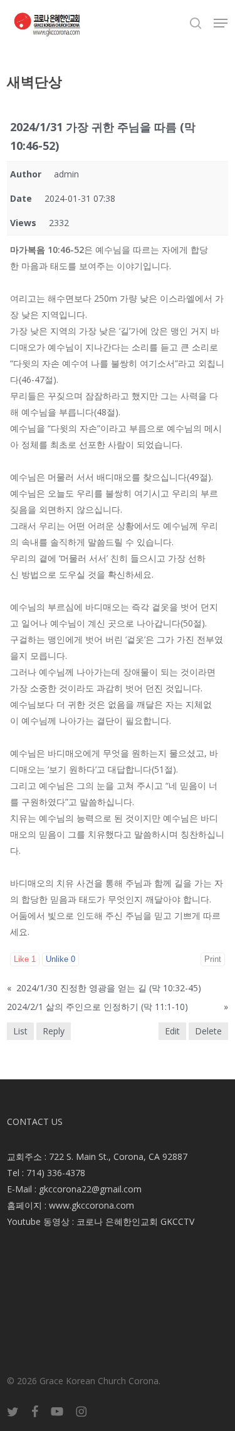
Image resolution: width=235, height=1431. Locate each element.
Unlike (60, 959)
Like (25, 959)
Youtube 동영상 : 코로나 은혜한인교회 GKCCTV (100, 1221)
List (20, 1031)
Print (212, 959)
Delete (208, 1031)
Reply (54, 1031)
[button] (220, 23)
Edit (172, 1031)
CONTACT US (35, 1121)
